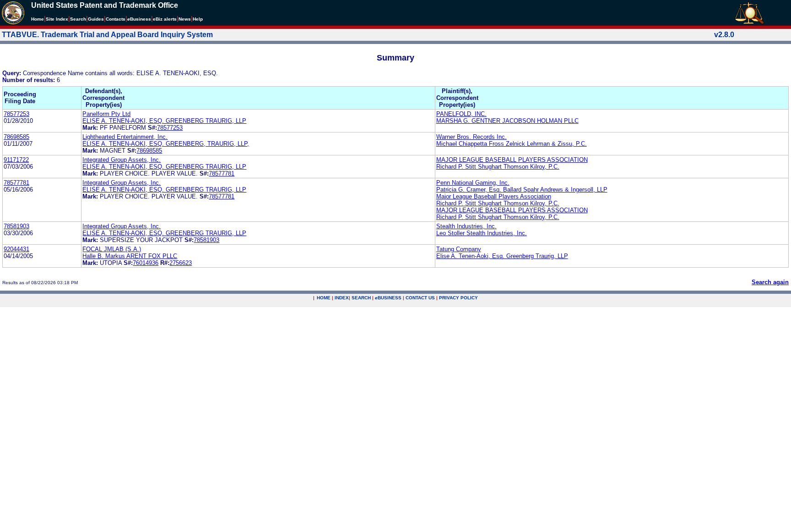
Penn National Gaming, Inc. (472, 182)
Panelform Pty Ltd (106, 113)
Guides (96, 19)
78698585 (16, 136)
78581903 (16, 226)
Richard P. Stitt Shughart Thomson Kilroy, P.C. (497, 166)
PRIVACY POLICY (458, 297)
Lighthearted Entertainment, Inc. (125, 136)
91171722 (16, 159)
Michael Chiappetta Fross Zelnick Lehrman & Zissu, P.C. (511, 143)
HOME (323, 297)
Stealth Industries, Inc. (466, 226)
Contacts (115, 19)
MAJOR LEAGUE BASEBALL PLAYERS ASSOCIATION (512, 159)
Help (198, 19)
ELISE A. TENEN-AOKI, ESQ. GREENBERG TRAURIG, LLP (164, 120)
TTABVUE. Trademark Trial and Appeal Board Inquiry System (107, 35)
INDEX (342, 297)
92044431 (16, 249)
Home (37, 19)
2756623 (180, 262)
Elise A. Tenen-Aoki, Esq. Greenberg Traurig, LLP (502, 256)
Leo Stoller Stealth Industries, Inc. (481, 233)
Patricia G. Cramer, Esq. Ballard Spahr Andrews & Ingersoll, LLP (521, 189)
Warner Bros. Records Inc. (471, 136)
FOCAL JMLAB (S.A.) (111, 249)
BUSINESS (388, 297)
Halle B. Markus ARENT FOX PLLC (129, 256)
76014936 (145, 262)
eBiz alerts (165, 19)
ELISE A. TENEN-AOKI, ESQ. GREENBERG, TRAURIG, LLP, (165, 143)
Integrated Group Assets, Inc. (121, 159)
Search (78, 19)
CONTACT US (420, 297)
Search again (770, 282)
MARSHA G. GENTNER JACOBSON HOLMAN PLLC (507, 120)
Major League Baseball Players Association (493, 196)
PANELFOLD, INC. (461, 113)
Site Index (57, 19)
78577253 (16, 113)
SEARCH (361, 297)
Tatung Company (458, 249)
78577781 (221, 173)
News (185, 19)
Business (139, 19)
